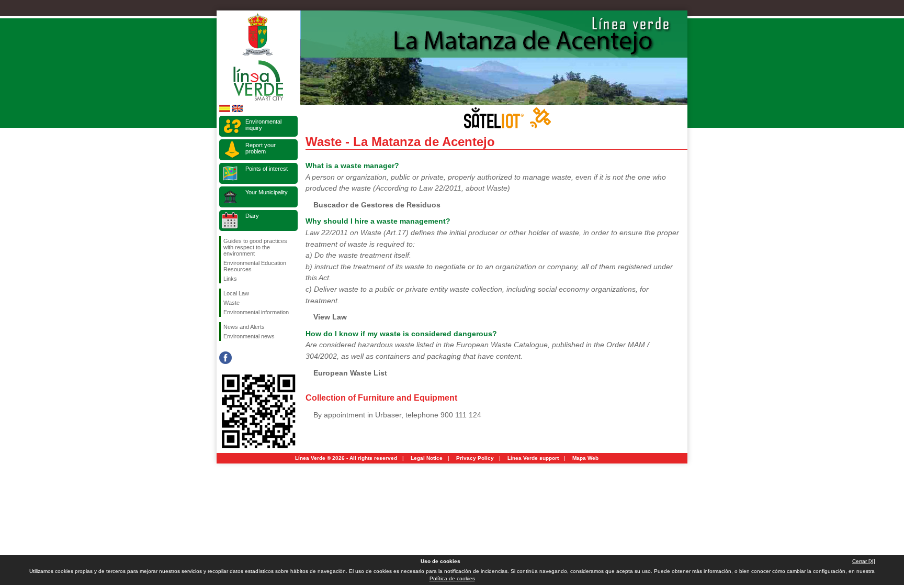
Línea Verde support (533, 458)
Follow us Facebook (225, 357)
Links (230, 278)
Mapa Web (585, 458)
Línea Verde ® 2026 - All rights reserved (346, 458)
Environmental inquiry (263, 124)
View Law (330, 317)
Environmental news (249, 336)
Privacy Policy (475, 458)
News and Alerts (244, 327)
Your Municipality (266, 192)
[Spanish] (224, 110)
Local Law (236, 293)
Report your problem (260, 148)
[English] (237, 110)
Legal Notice (427, 458)
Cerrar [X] (863, 561)
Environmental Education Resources (254, 266)
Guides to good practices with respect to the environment (255, 247)
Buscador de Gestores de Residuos (376, 205)
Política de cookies (452, 578)
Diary (252, 216)
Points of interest (266, 168)
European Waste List (350, 373)
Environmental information (256, 312)
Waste (231, 303)
